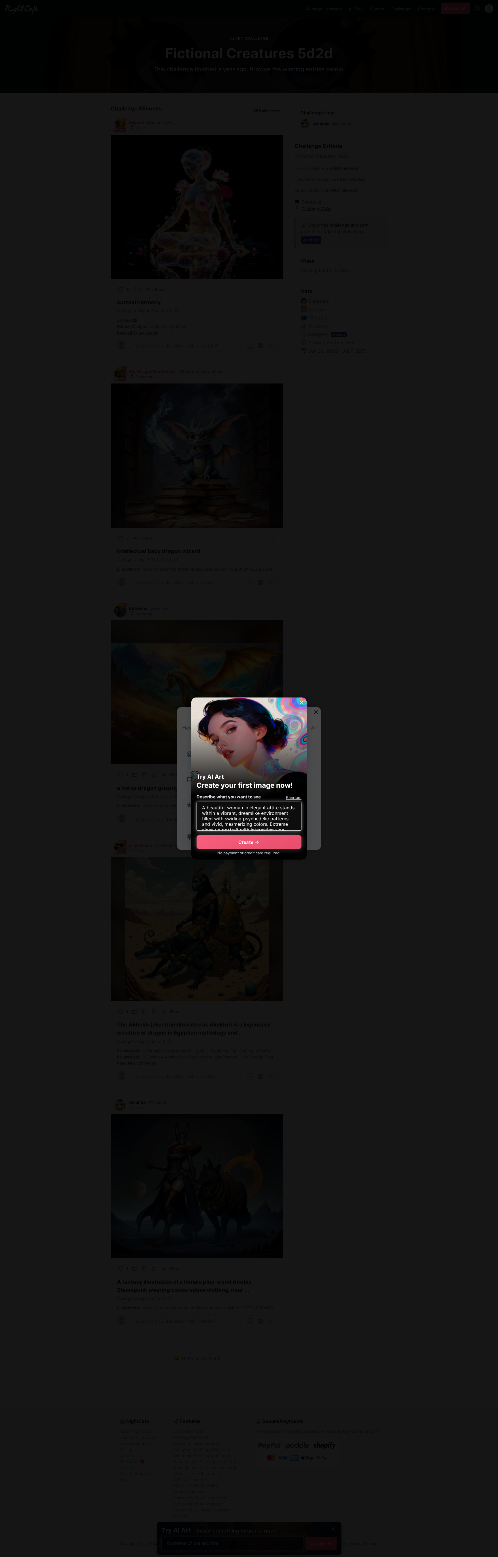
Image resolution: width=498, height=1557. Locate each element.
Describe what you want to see (229, 797)
